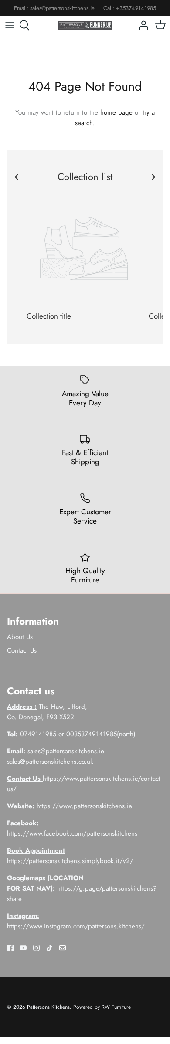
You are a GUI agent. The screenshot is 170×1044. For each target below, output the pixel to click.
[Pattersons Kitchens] (85, 25)
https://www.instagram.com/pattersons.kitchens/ (76, 926)
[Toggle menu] (9, 25)
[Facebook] (10, 948)
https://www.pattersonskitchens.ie (84, 806)
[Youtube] (23, 948)
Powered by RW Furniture (102, 1007)
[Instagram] (36, 948)
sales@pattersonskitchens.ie (62, 8)
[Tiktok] (49, 948)
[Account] (141, 25)
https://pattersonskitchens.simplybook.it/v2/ (70, 861)
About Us (20, 637)
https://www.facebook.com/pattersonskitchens (72, 833)
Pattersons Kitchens (48, 1007)
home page (116, 112)
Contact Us (22, 650)
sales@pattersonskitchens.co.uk (50, 761)
